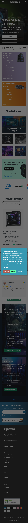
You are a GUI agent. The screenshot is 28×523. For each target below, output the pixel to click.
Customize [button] (19, 271)
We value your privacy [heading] (10, 251)
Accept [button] (13, 271)
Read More (5, 267)
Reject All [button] (6, 271)
